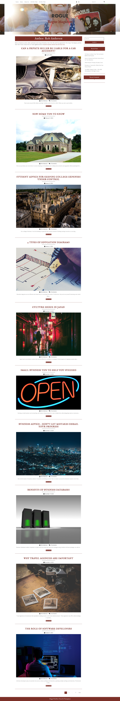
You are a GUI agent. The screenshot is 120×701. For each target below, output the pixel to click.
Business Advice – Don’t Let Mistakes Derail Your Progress (48, 425)
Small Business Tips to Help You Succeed (48, 370)
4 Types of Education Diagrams (48, 242)
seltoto (53, 44)
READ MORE (48, 106)
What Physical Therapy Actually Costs (94, 62)
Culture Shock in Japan (48, 307)
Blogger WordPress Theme (56, 699)
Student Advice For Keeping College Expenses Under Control (49, 178)
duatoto (45, 44)
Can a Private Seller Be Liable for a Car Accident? (48, 49)
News (21, 2)
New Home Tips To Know (48, 114)
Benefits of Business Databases (49, 490)
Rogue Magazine (60, 22)
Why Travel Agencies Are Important (48, 558)
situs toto (62, 44)
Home (17, 2)
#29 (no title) (34, 2)
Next (80, 692)
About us (27, 2)
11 (75, 692)
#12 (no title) (42, 2)
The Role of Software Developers (48, 629)
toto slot (57, 44)
